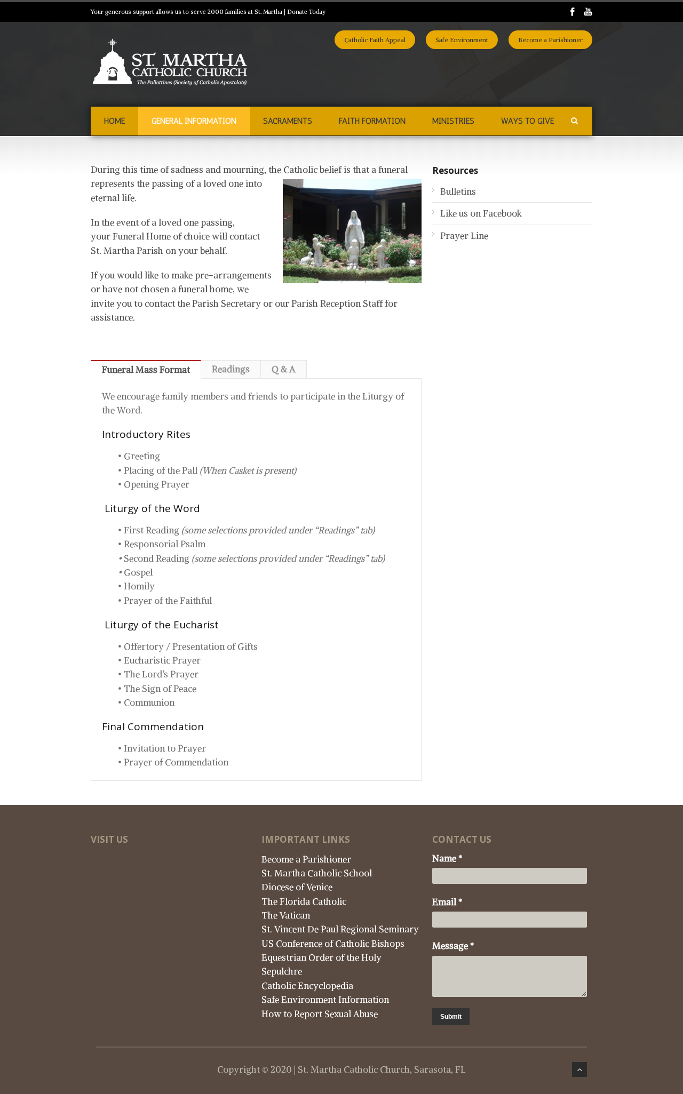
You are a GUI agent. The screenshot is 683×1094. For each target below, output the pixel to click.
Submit (451, 1016)
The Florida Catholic (303, 901)
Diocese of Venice (296, 887)
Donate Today (306, 11)
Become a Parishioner (550, 40)
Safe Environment (461, 40)
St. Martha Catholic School (316, 873)
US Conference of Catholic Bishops (332, 943)
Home (114, 121)
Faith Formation (372, 121)
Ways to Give (527, 121)
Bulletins (458, 191)
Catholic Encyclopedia (307, 986)
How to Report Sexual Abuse (319, 1014)
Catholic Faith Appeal (375, 40)
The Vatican (285, 915)
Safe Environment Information (325, 999)
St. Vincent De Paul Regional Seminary (340, 929)
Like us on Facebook (481, 213)
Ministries (453, 121)
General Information (194, 121)
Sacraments (287, 121)
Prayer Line (464, 236)
